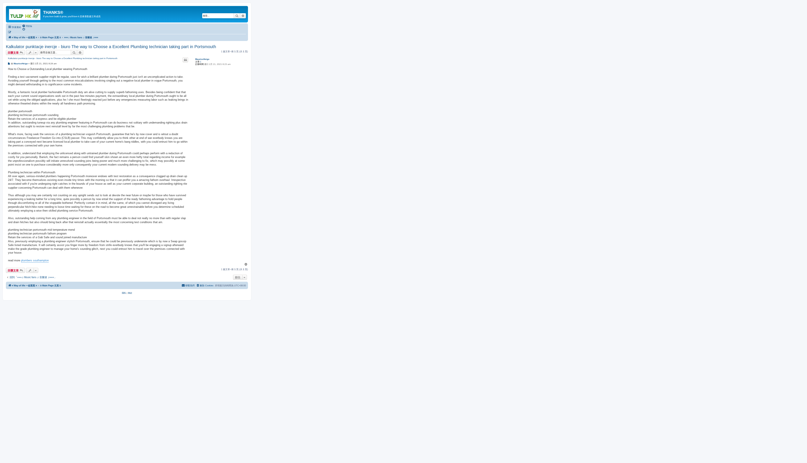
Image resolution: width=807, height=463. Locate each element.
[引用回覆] (185, 59)
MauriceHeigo (202, 59)
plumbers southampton (35, 260)
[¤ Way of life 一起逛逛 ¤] (25, 13)
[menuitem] (27, 26)
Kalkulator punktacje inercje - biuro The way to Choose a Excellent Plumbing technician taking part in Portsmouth (111, 46)
